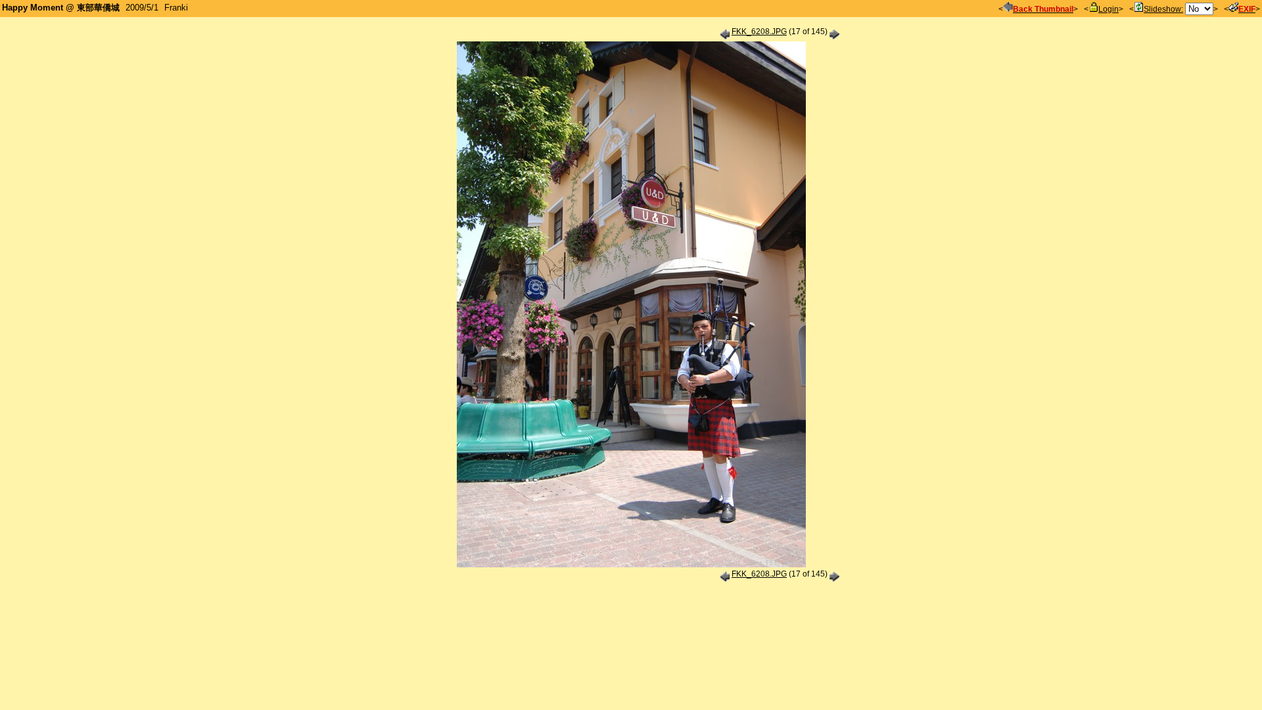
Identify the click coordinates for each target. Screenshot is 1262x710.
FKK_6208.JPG (759, 31)
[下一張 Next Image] (834, 31)
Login (1108, 9)
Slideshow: (1163, 9)
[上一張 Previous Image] (725, 31)
